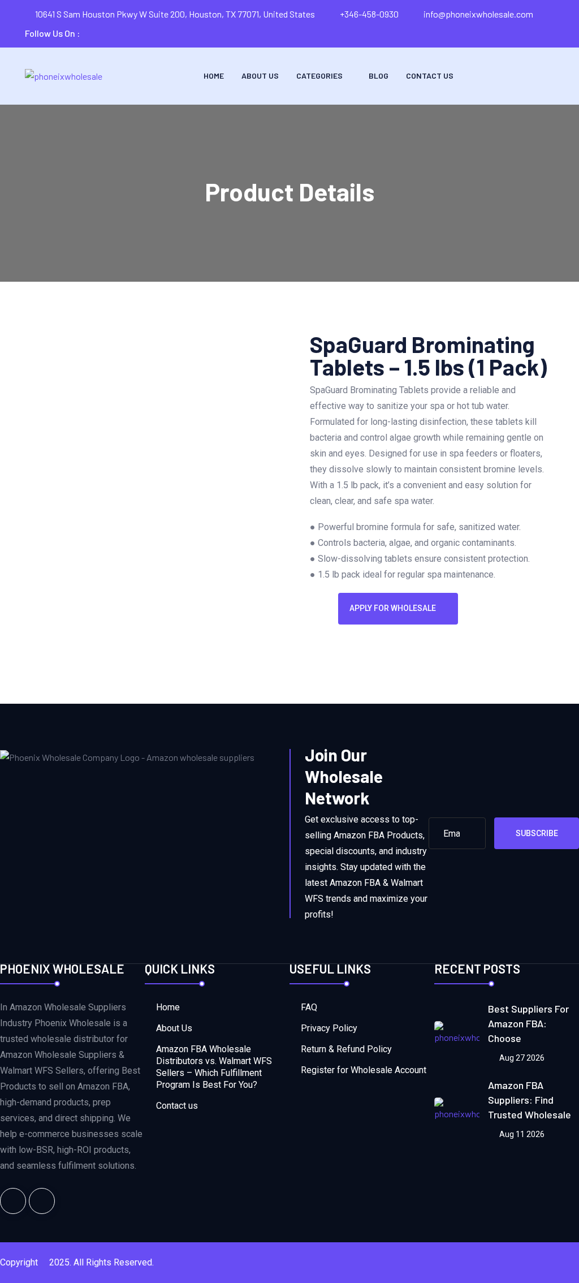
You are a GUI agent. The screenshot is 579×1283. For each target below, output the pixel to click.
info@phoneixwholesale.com (478, 13)
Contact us (429, 75)
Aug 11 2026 (521, 1134)
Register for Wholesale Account (363, 1070)
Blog (378, 75)
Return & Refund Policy (346, 1049)
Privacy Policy (329, 1028)
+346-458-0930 (369, 13)
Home (214, 75)
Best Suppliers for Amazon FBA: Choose (528, 1023)
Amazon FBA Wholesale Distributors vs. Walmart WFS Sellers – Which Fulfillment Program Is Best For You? (214, 1067)
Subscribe (537, 833)
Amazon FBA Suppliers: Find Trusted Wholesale (529, 1100)
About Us (260, 75)
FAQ (309, 1007)
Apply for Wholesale (392, 608)
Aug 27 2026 (521, 1057)
